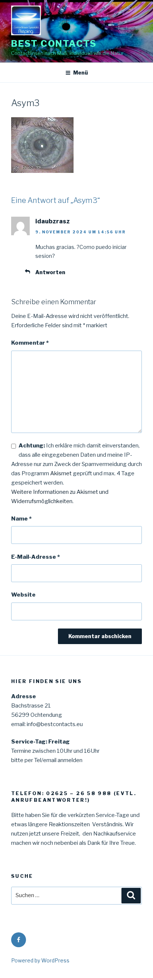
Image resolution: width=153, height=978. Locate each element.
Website (23, 594)
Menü (80, 72)
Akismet (61, 473)
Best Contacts (54, 43)
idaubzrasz (52, 221)
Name (21, 518)
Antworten (50, 272)
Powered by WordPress (40, 960)
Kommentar (30, 342)
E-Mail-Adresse (35, 557)
